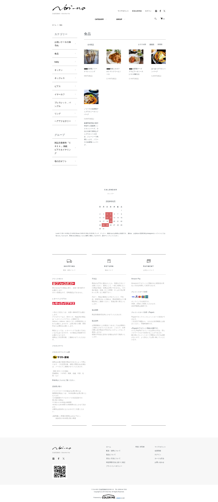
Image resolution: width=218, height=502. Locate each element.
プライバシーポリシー (114, 466)
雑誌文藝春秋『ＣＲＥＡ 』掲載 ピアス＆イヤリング (63, 147)
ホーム (54, 25)
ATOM (142, 447)
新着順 (160, 44)
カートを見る (159, 458)
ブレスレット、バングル (62, 104)
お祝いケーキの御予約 (62, 43)
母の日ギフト (60, 161)
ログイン (148, 11)
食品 (60, 25)
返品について (111, 454)
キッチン (58, 69)
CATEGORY (99, 19)
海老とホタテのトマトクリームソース (114, 71)
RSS (137, 447)
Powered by (97, 497)
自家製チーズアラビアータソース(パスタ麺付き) (136, 71)
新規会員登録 (137, 11)
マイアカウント (123, 11)
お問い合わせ (159, 462)
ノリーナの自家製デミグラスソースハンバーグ (91, 111)
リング (57, 113)
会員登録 (158, 450)
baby (56, 61)
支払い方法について (113, 458)
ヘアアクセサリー (62, 120)
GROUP (119, 19)
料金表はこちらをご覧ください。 (64, 380)
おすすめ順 (142, 44)
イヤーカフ (59, 94)
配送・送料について (113, 450)
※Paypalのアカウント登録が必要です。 (145, 328)
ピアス (57, 86)
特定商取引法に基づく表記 (115, 462)
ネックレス (59, 77)
